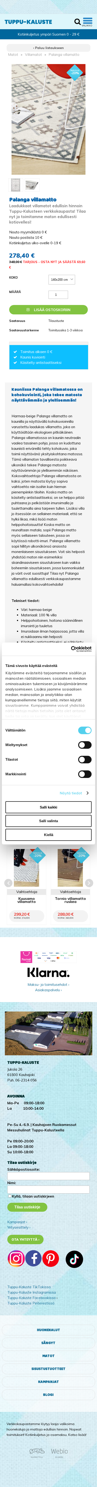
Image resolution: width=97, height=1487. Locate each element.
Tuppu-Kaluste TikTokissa (29, 1287)
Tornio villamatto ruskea (70, 900)
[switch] (85, 745)
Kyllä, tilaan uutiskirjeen (33, 1196)
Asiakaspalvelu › (48, 990)
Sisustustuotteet (48, 1369)
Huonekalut (48, 1330)
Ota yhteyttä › (26, 1239)
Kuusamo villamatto (26, 900)
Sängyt (48, 1343)
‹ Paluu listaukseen (48, 48)
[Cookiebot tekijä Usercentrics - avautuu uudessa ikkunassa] (71, 649)
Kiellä (48, 835)
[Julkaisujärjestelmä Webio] (58, 1457)
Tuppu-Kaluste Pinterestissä (30, 1303)
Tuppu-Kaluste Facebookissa (31, 1298)
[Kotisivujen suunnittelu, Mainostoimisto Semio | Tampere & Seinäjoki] (38, 1457)
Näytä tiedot (71, 793)
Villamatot (33, 54)
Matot (13, 54)
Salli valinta (48, 821)
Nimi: (11, 1183)
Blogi (48, 1395)
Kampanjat (48, 1382)
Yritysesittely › (18, 1227)
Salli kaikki (48, 807)
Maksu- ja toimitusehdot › (48, 984)
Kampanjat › (17, 1222)
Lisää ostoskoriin (51, 310)
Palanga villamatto (64, 54)
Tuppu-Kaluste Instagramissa (31, 1292)
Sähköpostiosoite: (23, 1169)
